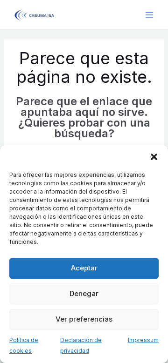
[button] (154, 156)
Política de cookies (23, 345)
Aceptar (84, 267)
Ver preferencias (84, 319)
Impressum (143, 339)
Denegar (84, 293)
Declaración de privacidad (81, 345)
